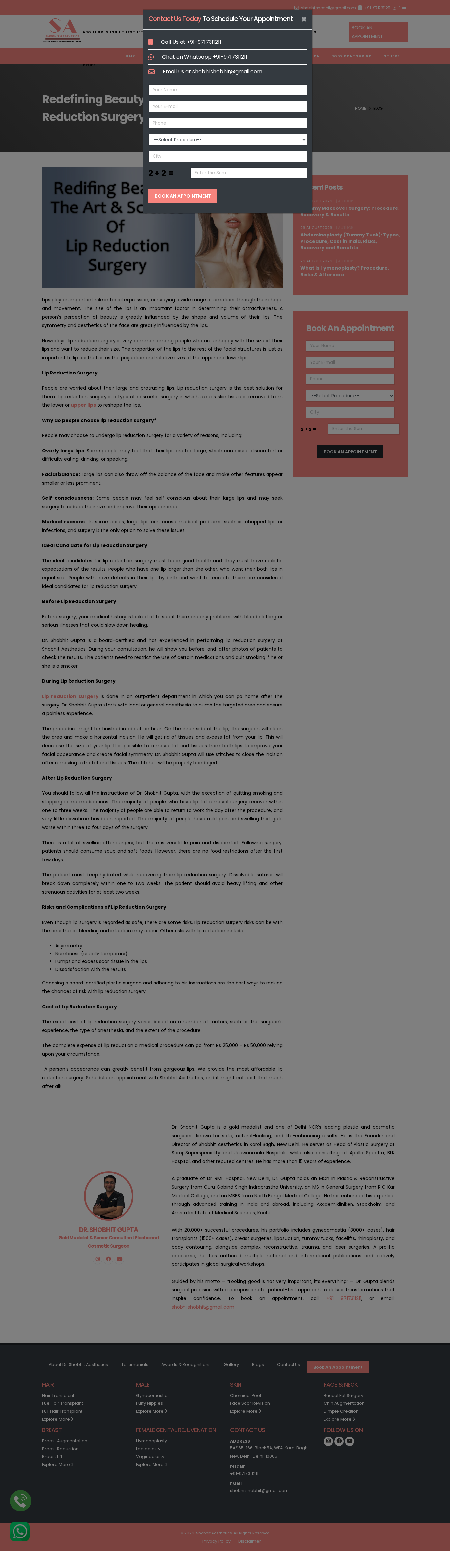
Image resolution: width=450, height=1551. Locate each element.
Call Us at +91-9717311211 (191, 42)
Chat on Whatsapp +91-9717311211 (204, 57)
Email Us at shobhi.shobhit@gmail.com (212, 71)
